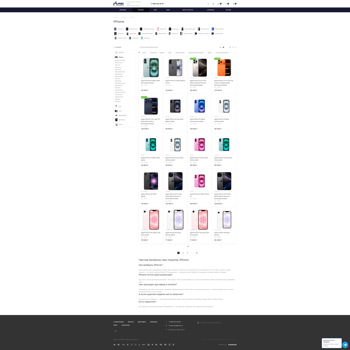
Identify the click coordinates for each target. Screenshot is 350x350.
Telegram (115, 331)
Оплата (131, 322)
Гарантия (153, 322)
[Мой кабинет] (213, 4)
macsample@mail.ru (176, 325)
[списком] (233, 47)
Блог (115, 325)
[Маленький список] (220, 47)
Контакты (126, 325)
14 (196, 253)
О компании (119, 322)
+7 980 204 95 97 (157, 4)
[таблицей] (236, 47)
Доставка (142, 322)
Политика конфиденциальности (210, 322)
